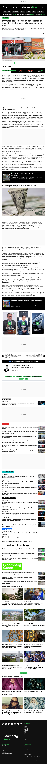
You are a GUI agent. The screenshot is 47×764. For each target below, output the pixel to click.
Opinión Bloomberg (7, 529)
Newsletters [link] (15, 11)
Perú (25, 732)
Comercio (21, 378)
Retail (26, 378)
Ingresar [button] (43, 7)
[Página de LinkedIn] (15, 724)
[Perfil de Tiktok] (18, 724)
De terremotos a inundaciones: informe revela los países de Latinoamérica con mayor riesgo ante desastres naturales (18, 573)
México (25, 727)
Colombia (26, 729)
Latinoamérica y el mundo (29, 725)
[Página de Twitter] (6, 724)
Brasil (25, 726)
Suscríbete (26, 745)
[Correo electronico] (13, 370)
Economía (4, 745)
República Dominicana (28, 739)
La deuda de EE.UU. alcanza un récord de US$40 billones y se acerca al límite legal (34, 625)
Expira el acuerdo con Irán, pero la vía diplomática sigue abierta (19, 549)
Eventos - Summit (27, 754)
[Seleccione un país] (16, 7)
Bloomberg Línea (27, 376)
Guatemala (26, 740)
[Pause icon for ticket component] (3, 14)
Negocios (5, 17)
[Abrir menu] (3, 7)
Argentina (26, 728)
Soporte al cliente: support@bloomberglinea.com (33, 757)
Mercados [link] (22, 11)
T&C (25, 750)
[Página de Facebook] (3, 724)
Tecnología (26, 748)
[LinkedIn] (17, 370)
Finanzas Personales (6, 751)
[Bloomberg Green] (23, 566)
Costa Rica (26, 736)
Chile (25, 731)
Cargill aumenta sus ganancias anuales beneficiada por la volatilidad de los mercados (12, 667)
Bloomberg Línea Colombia (36, 376)
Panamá (25, 734)
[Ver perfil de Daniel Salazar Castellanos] (7, 368)
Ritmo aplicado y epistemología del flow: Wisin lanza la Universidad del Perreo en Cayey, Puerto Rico (11, 712)
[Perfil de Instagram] (12, 724)
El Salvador (26, 738)
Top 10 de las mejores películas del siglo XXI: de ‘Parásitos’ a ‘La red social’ (34, 692)
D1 (14, 376)
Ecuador (26, 733)
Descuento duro (8, 376)
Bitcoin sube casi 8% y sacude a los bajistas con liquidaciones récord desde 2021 (33, 646)
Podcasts (4, 752)
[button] (43, 33)
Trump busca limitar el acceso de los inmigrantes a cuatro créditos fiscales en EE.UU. (12, 604)
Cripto (3, 750)
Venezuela (26, 730)
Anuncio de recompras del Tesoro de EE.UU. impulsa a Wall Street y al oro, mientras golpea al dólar (34, 667)
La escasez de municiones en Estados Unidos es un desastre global (18, 537)
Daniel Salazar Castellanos (9, 63)
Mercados (4, 746)
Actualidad (4, 748)
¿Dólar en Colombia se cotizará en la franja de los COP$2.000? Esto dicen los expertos (34, 356)
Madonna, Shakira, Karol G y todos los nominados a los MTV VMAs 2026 (34, 711)
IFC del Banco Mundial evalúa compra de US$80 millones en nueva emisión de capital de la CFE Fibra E (12, 646)
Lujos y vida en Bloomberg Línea (12, 677)
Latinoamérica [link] (40, 11)
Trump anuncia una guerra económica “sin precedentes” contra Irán (34, 603)
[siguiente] (44, 356)
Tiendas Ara (19, 376)
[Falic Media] (43, 8)
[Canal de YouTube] (9, 724)
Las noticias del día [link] (7, 11)
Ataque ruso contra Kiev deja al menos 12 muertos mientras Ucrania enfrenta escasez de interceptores (18, 441)
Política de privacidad (28, 746)
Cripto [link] (34, 11)
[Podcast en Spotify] (21, 724)
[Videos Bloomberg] (23, 545)
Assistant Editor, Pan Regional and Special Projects (22, 367)
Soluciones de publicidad (28, 758)
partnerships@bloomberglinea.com (30, 755)
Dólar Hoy (4, 747)
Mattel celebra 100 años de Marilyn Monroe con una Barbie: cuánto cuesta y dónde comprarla (12, 693)
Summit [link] (28, 11)
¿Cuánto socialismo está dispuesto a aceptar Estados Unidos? (17, 541)
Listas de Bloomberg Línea (7, 753)
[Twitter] (15, 370)
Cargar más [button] (23, 673)
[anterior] (3, 356)
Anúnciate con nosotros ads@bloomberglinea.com (33, 756)
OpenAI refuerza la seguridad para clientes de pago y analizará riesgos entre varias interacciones (13, 356)
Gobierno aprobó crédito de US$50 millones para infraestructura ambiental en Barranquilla (11, 625)
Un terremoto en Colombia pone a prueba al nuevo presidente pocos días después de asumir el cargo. (18, 554)
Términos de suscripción (28, 747)
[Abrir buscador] (6, 7)
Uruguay (26, 735)
